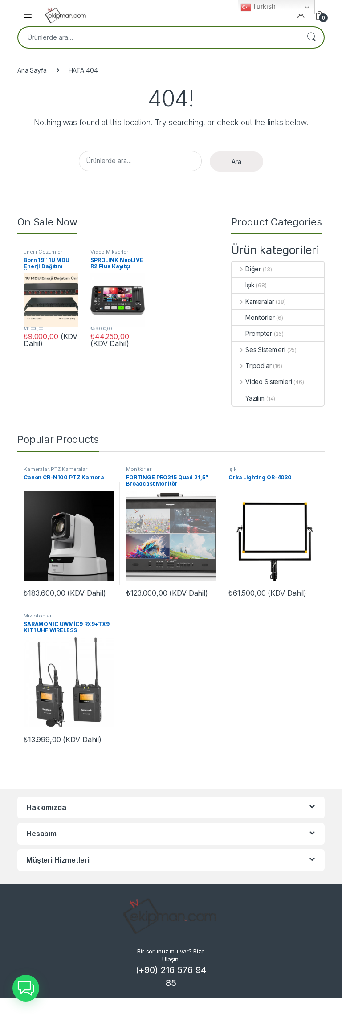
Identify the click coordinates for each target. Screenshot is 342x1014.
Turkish (263, 6)
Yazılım (255, 398)
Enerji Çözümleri (44, 252)
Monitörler (260, 317)
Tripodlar (258, 365)
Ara (311, 37)
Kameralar (259, 301)
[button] (25, 988)
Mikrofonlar (37, 616)
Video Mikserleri (110, 252)
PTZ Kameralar (69, 469)
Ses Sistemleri (265, 349)
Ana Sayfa (32, 70)
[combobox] (158, 37)
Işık (249, 285)
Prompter (258, 333)
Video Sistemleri (268, 381)
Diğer (253, 269)
